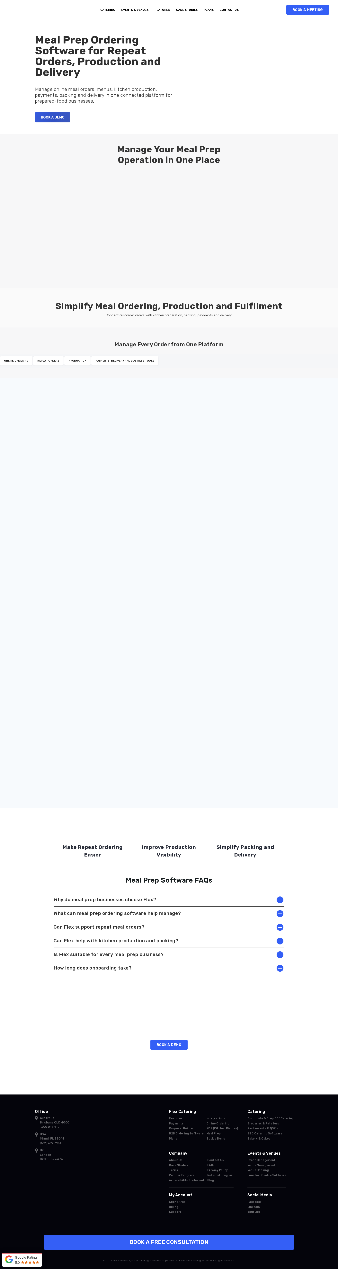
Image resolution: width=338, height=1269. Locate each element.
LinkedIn (253, 1207)
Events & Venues (135, 10)
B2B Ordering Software (186, 1133)
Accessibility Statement (186, 1180)
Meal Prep (214, 1133)
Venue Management (261, 1165)
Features (162, 10)
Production (77, 360)
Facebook (254, 1202)
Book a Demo (216, 1138)
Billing (173, 1207)
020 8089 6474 (51, 1159)
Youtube (253, 1212)
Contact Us (229, 10)
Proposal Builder (181, 1128)
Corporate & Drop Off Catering (270, 1118)
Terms (173, 1170)
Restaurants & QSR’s (262, 1128)
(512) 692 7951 (50, 1143)
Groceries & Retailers (263, 1123)
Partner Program (181, 1175)
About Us (175, 1160)
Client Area (177, 1202)
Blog (210, 1180)
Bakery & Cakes (258, 1138)
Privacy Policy (217, 1170)
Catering (107, 10)
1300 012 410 (49, 1127)
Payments (66, 759)
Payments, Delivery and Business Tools (124, 360)
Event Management (261, 1160)
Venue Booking (258, 1170)
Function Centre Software (266, 1175)
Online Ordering (16, 360)
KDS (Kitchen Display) (222, 1128)
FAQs (211, 1165)
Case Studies (187, 10)
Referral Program (220, 1175)
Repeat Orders (48, 360)
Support (175, 1212)
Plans (209, 10)
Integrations (216, 1118)
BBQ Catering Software (264, 1133)
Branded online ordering (194, 448)
